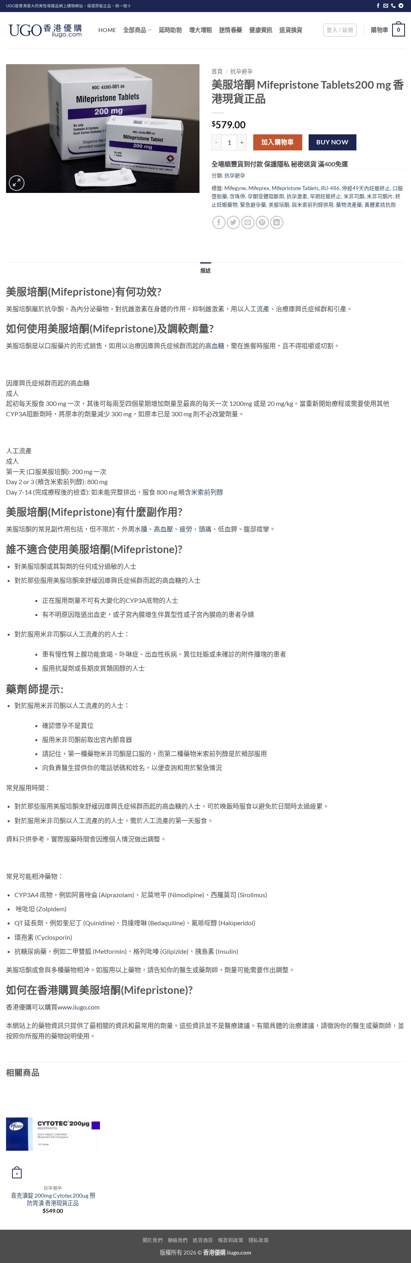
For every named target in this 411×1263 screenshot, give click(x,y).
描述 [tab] (205, 270)
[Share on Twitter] (233, 222)
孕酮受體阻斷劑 (266, 196)
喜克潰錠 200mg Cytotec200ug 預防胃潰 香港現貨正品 (53, 1199)
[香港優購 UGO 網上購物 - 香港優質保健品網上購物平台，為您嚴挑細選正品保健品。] (46, 30)
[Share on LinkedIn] (276, 222)
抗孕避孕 (241, 71)
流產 (262, 308)
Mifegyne (235, 188)
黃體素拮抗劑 (380, 204)
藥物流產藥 (349, 204)
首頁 (217, 71)
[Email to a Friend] (247, 222)
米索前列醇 (207, 492)
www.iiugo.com (78, 1007)
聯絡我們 (178, 1240)
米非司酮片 (380, 196)
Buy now (332, 142)
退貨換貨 (290, 29)
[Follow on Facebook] (378, 6)
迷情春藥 (230, 29)
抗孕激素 (297, 196)
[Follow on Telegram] (401, 6)
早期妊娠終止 (325, 196)
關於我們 (152, 1240)
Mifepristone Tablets (295, 188)
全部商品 (134, 29)
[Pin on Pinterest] (262, 222)
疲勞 (185, 529)
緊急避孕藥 (253, 204)
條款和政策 (230, 1240)
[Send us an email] (385, 6)
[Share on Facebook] (219, 222)
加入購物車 (277, 142)
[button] (340, 30)
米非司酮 (354, 196)
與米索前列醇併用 (313, 204)
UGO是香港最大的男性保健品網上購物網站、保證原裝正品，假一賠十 (68, 6)
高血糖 (214, 345)
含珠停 (237, 196)
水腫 (140, 529)
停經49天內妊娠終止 (366, 188)
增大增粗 (200, 29)
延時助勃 (170, 29)
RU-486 (330, 188)
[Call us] (393, 6)
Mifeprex (258, 188)
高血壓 (163, 529)
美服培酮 (279, 204)
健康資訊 (260, 29)
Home (107, 29)
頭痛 (205, 529)
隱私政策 (258, 1240)
